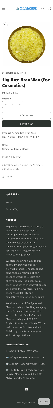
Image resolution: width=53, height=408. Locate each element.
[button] (3, 8)
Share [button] (9, 176)
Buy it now (26, 123)
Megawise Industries (29, 403)
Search (9, 202)
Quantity (6, 98)
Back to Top (12, 209)
